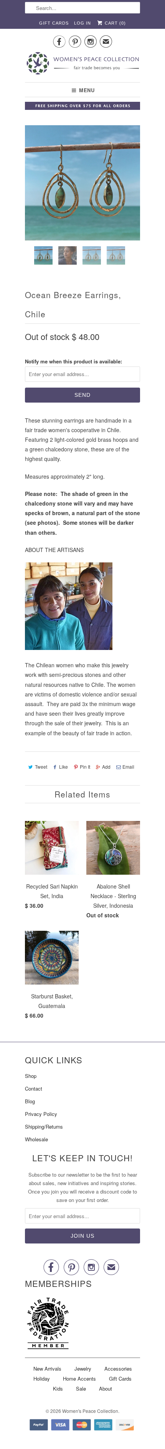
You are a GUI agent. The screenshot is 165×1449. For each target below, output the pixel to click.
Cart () (114, 23)
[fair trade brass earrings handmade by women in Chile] (82, 182)
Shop (30, 1075)
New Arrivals (47, 1368)
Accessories (118, 1368)
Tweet (41, 766)
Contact (33, 1088)
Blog (30, 1101)
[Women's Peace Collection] (82, 64)
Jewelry (82, 1368)
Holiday (41, 1378)
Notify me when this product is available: (73, 361)
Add (106, 766)
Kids (58, 1388)
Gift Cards (54, 23)
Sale (81, 1388)
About (105, 1388)
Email (128, 766)
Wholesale (36, 1139)
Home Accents (79, 1378)
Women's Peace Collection (90, 1411)
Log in (82, 23)
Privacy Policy (41, 1113)
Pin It (85, 766)
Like (63, 766)
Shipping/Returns (44, 1126)
